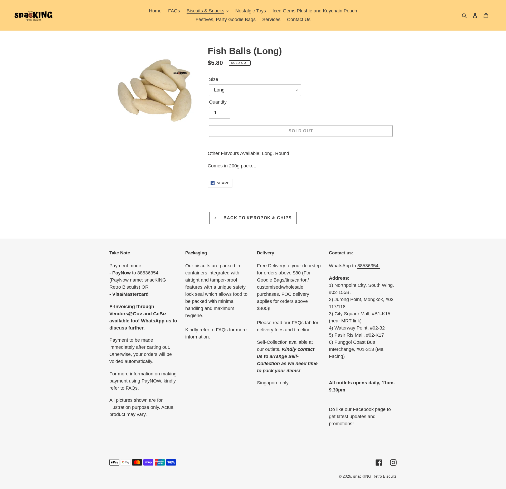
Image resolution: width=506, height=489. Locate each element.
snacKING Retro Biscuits (375, 476)
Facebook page (369, 409)
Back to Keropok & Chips (257, 218)
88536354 (368, 265)
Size (213, 79)
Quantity (218, 102)
